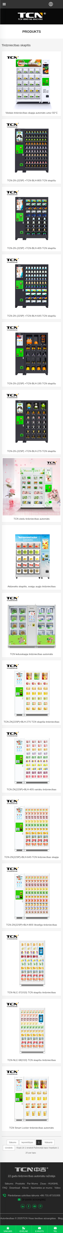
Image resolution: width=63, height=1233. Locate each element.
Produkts (20, 1183)
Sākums (9, 1183)
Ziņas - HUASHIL (49, 1183)
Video (57, 1187)
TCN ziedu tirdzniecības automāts (32, 518)
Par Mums (32, 1183)
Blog (60, 1218)
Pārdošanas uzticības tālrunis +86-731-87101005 (34, 1195)
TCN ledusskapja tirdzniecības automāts (31, 654)
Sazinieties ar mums (41, 1187)
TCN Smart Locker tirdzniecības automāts (31, 1127)
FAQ (5, 1187)
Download (14, 1187)
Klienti (25, 1187)
